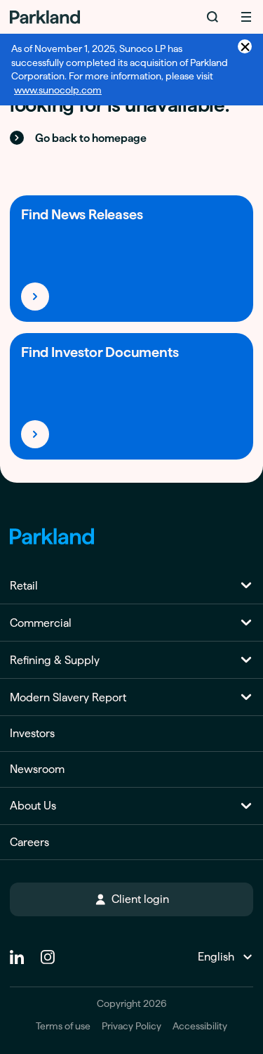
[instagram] (48, 951)
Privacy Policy (131, 1026)
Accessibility (200, 1026)
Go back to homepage (91, 138)
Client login (140, 899)
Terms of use (63, 1026)
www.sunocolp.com (58, 90)
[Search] (212, 17)
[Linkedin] (17, 951)
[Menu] (246, 17)
